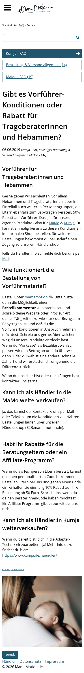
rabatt (6, 569)
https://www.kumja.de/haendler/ (29, 555)
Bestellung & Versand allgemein (36, 64)
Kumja (69, 222)
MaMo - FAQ (19, 76)
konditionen (18, 569)
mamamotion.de (39, 297)
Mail (5, 258)
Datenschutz (30, 661)
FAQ (21, 25)
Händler (9, 661)
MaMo (54, 222)
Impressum (54, 661)
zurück (10, 654)
